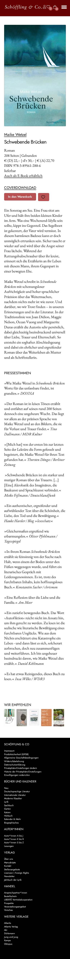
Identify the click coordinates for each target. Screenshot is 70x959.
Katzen (7, 812)
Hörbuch (8, 815)
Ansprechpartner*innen (15, 892)
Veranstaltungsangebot (15, 906)
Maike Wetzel (15, 134)
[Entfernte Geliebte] (22, 717)
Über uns (8, 859)
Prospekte (9, 903)
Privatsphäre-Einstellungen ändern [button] (20, 768)
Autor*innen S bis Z (14, 842)
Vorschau (8, 910)
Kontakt (7, 866)
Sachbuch (9, 805)
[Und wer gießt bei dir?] (58, 717)
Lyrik (6, 801)
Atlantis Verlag (11, 926)
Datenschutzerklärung (14, 764)
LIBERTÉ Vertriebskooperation (18, 899)
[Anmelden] (43, 7)
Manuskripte (10, 862)
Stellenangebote (12, 869)
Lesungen (9, 846)
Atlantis (7, 923)
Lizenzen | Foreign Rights (16, 873)
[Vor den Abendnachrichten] (34, 717)
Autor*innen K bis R (14, 839)
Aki (5, 930)
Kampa (7, 940)
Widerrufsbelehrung (14, 761)
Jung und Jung (11, 937)
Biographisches (11, 822)
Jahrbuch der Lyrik (13, 880)
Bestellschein (10, 896)
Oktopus (8, 944)
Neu (6, 788)
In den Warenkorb (20, 197)
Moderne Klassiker (13, 798)
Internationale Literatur (15, 795)
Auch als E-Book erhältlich (23, 175)
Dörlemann (9, 933)
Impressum (9, 750)
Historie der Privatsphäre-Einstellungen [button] (22, 771)
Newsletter (9, 876)
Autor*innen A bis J (13, 835)
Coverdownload (20, 187)
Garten (7, 808)
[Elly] (9, 717)
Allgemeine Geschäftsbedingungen (21, 757)
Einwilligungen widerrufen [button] (17, 775)
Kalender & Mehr (12, 819)
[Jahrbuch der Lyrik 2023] (46, 717)
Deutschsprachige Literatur (17, 791)
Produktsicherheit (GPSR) (16, 754)
